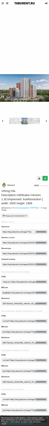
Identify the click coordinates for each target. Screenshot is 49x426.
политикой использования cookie (20, 424)
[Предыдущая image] (2, 121)
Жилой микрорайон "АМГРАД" (25, 208)
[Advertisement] (24, 32)
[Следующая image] (46, 121)
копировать (41, 232)
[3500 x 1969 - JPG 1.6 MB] (39, 178)
